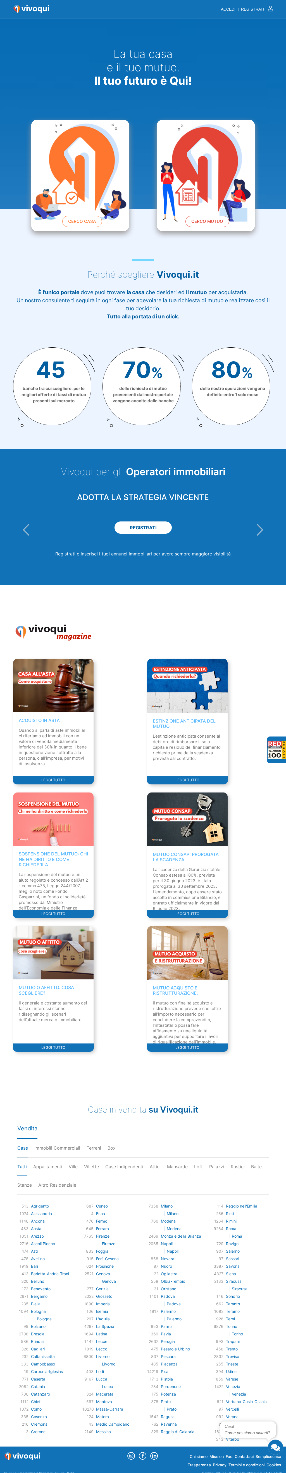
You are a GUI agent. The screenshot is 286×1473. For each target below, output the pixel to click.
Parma (167, 1326)
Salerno (233, 1251)
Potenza (168, 1394)
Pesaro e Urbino (175, 1349)
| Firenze (105, 1243)
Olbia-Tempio (173, 1281)
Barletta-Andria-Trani (50, 1273)
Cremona (39, 1424)
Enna (100, 1213)
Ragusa (168, 1416)
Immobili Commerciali (57, 1148)
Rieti (230, 1213)
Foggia (102, 1251)
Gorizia (102, 1288)
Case (22, 1148)
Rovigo (232, 1243)
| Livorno (105, 1364)
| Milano (169, 1213)
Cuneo (102, 1206)
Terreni (94, 1148)
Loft (198, 1166)
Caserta (38, 1379)
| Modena (171, 1228)
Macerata (104, 1394)
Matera (102, 1416)
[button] (26, 530)
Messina (103, 1431)
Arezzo (37, 1236)
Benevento (41, 1288)
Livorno (102, 1356)
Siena (231, 1273)
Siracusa (234, 1281)
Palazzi (216, 1166)
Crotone (38, 1431)
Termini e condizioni (246, 1464)
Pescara (168, 1356)
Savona (233, 1266)
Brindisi (37, 1341)
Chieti (36, 1401)
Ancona (38, 1221)
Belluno (37, 1281)
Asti (34, 1251)
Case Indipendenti (124, 1166)
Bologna (38, 1311)
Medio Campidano (112, 1424)
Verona (232, 1416)
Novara (167, 1258)
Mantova (104, 1401)
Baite (256, 1166)
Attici (155, 1166)
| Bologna (41, 1318)
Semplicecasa (268, 1456)
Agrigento (40, 1206)
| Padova (171, 1303)
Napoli (167, 1243)
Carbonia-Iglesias (47, 1371)
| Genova (106, 1281)
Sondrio (233, 1296)
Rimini (231, 1221)
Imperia (103, 1303)
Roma (231, 1228)
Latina (101, 1333)
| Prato (169, 1409)
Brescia (37, 1333)
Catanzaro (40, 1394)
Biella (35, 1303)
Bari (34, 1266)
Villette (91, 1166)
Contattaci (244, 1456)
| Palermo (171, 1318)
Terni (230, 1318)
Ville (73, 1166)
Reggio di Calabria (177, 1431)
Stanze (24, 1185)
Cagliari (38, 1349)
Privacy (220, 1464)
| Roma (234, 1236)
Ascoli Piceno (43, 1243)
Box (112, 1148)
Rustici (238, 1166)
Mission (216, 1456)
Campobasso (43, 1364)
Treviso (232, 1356)
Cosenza (39, 1416)
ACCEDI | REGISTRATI (243, 9)
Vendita (27, 1128)
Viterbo (232, 1439)
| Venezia (236, 1394)
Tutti (22, 1166)
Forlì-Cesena (107, 1258)
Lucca (101, 1379)
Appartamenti (47, 1166)
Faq (229, 1456)
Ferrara (102, 1228)
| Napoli (169, 1251)
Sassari (232, 1258)
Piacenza (169, 1364)
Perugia (168, 1341)
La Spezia (105, 1326)
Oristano (168, 1288)
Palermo (168, 1311)
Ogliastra (169, 1273)
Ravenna (169, 1424)
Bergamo (39, 1296)
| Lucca (104, 1386)
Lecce (101, 1341)
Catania (38, 1386)
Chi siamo (199, 1456)
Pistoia (167, 1379)
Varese (232, 1379)
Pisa (164, 1371)
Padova (168, 1296)
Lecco (101, 1349)
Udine (231, 1371)
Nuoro (166, 1266)
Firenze (102, 1236)
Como (36, 1409)
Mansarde (177, 1166)
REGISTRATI (143, 527)
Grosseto (104, 1296)
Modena (168, 1221)
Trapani (233, 1341)
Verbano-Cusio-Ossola (246, 1401)
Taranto (233, 1303)
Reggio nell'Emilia (241, 1206)
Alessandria (41, 1213)
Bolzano (38, 1326)
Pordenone (171, 1386)
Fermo (101, 1221)
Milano (167, 1206)
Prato (166, 1401)
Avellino (38, 1258)
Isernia (102, 1311)
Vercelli (232, 1409)
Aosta (36, 1228)
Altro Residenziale (57, 1185)
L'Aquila (103, 1318)
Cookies (273, 1464)
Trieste (232, 1364)
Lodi (100, 1371)
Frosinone (105, 1266)
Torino (231, 1326)
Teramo (233, 1311)
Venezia (233, 1386)
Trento (232, 1349)
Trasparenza (199, 1464)
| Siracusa (236, 1288)
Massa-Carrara (109, 1409)
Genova (103, 1273)
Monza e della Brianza (181, 1236)
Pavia (166, 1333)
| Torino (234, 1333)
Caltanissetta (43, 1356)
